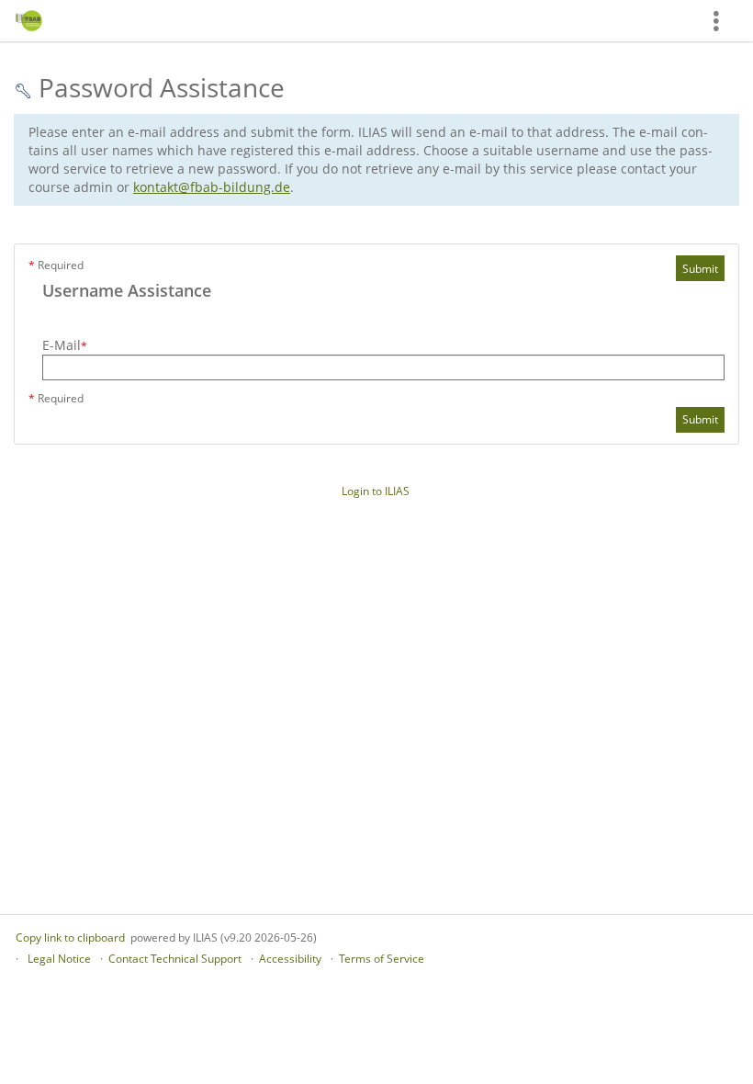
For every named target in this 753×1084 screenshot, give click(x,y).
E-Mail (64, 345)
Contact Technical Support (175, 958)
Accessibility (290, 958)
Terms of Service (381, 958)
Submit (700, 269)
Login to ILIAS (376, 491)
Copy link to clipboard (70, 937)
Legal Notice (59, 958)
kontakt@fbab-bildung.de (211, 187)
